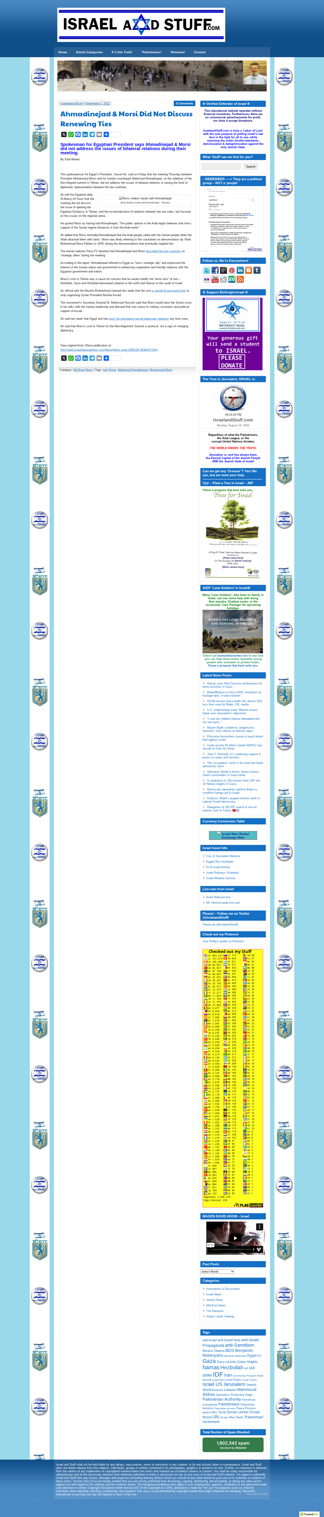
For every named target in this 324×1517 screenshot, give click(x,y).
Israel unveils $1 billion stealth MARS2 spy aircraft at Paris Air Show (232, 747)
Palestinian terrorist (225, 1408)
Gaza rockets (226, 1362)
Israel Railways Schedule (222, 872)
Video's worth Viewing (220, 1316)
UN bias (224, 1417)
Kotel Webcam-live (218, 897)
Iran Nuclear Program (244, 1375)
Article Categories (89, 52)
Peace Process (246, 1408)
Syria (222, 1412)
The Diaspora (214, 1311)
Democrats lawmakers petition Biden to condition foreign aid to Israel (230, 791)
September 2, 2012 (98, 103)
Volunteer (178, 52)
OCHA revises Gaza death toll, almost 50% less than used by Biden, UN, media (233, 702)
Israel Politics (234, 1379)
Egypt (251, 1355)
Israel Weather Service (220, 878)
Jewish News (214, 1300)
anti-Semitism (239, 1345)
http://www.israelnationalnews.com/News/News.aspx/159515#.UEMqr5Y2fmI (109, 349)
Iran (228, 1375)
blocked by (233, 1444)
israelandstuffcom (71, 103)
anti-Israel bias (229, 1340)
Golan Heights (247, 1362)
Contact (200, 52)
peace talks (210, 1412)
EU (259, 1355)
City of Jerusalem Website (223, 856)
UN (215, 1416)
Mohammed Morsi (160, 370)
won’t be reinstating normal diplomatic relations (139, 318)
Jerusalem (234, 1384)
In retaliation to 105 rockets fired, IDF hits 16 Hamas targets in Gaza (231, 782)
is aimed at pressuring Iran (169, 290)
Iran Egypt (109, 370)
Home (62, 52)
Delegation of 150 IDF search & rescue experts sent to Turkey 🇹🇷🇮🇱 (230, 808)
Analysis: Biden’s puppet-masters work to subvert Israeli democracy (231, 800)
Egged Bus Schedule (219, 861)
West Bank (236, 1417)
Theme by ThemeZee (257, 1494)
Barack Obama (214, 1351)
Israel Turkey (250, 1380)
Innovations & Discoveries (223, 1288)
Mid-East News (83, 370)
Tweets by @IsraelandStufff (220, 924)
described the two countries (163, 251)
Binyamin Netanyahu (235, 1356)
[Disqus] (126, 435)
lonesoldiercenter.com (232, 655)
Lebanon (230, 1390)
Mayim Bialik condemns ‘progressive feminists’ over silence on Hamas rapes (228, 729)
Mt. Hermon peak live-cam (223, 902)
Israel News (213, 1294)
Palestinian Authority (222, 1399)
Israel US (212, 1384)
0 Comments (184, 103)
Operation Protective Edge (234, 1394)
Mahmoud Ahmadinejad (133, 370)
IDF (218, 1374)
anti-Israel (210, 1340)
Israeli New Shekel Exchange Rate (235, 835)
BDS (229, 1350)
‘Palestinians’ (152, 52)
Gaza (209, 1361)
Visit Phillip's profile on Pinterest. (224, 941)
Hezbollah (231, 1367)
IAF (246, 1368)
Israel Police (218, 1380)
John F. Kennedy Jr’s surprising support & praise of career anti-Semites (232, 755)
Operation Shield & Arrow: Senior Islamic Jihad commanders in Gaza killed (231, 773)
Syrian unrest (238, 1412)
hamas (211, 1367)
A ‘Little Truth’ (122, 52)
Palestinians (229, 1404)
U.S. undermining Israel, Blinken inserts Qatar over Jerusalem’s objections (230, 711)
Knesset (217, 1390)
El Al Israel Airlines (218, 867)
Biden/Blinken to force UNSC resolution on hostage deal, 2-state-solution (232, 694)
